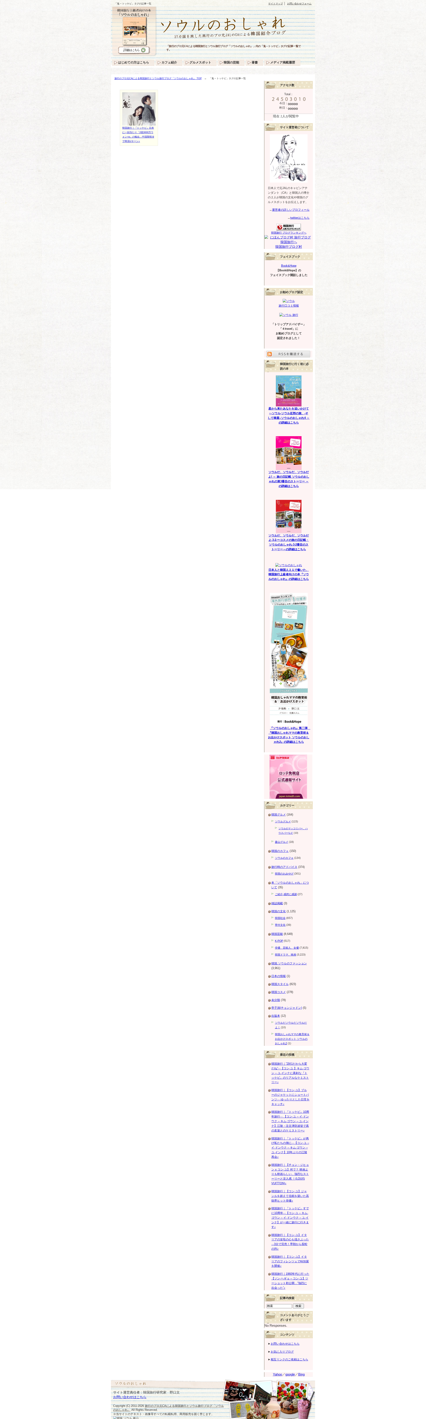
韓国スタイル (280, 984)
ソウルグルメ (283, 821)
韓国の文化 (278, 911)
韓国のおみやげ (284, 873)
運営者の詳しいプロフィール (291, 209)
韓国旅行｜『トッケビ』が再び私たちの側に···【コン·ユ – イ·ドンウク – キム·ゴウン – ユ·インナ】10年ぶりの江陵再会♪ (290, 1148)
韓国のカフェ (280, 851)
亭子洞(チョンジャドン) (286, 1007)
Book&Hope (288, 265)
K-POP (279, 940)
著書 (255, 62)
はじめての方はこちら (133, 62)
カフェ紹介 (169, 62)
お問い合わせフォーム (299, 3)
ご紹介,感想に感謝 (286, 894)
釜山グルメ (281, 842)
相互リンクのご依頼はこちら (289, 1359)
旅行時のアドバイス (284, 867)
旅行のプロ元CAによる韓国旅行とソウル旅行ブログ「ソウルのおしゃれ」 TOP (158, 78)
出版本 (275, 1015)
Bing (301, 1374)
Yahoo (277, 1374)
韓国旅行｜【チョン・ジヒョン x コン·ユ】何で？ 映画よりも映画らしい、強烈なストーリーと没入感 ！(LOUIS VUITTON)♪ (290, 1174)
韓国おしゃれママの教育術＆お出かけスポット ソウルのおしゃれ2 (292, 1039)
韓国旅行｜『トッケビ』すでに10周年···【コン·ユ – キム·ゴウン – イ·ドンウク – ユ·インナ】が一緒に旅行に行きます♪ (290, 1217)
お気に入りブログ (282, 1351)
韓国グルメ (278, 814)
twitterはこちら (300, 217)
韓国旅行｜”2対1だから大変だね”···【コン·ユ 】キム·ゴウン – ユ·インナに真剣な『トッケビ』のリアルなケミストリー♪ (290, 1073)
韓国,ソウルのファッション (289, 963)
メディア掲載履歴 (282, 62)
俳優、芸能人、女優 (287, 947)
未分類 (275, 1000)
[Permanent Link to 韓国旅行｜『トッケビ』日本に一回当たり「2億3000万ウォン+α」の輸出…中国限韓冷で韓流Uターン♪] (139, 123)
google (290, 1374)
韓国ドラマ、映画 (285, 954)
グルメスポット (200, 62)
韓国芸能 (277, 934)
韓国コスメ (278, 992)
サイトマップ (275, 3)
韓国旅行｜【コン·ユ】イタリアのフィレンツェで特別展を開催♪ (290, 1261)
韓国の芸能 (231, 62)
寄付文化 (280, 924)
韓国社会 (280, 918)
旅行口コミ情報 (289, 305)
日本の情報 (278, 976)
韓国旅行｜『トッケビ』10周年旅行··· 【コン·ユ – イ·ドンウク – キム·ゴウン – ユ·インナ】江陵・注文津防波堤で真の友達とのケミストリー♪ (290, 1121)
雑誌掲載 (277, 903)
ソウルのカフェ (284, 857)
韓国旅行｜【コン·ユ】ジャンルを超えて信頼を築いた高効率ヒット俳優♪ (290, 1196)
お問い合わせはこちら (285, 1343)
